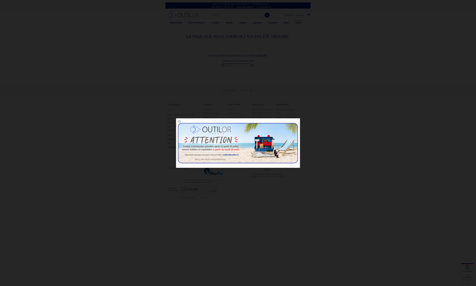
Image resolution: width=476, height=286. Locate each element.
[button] (179, 122)
